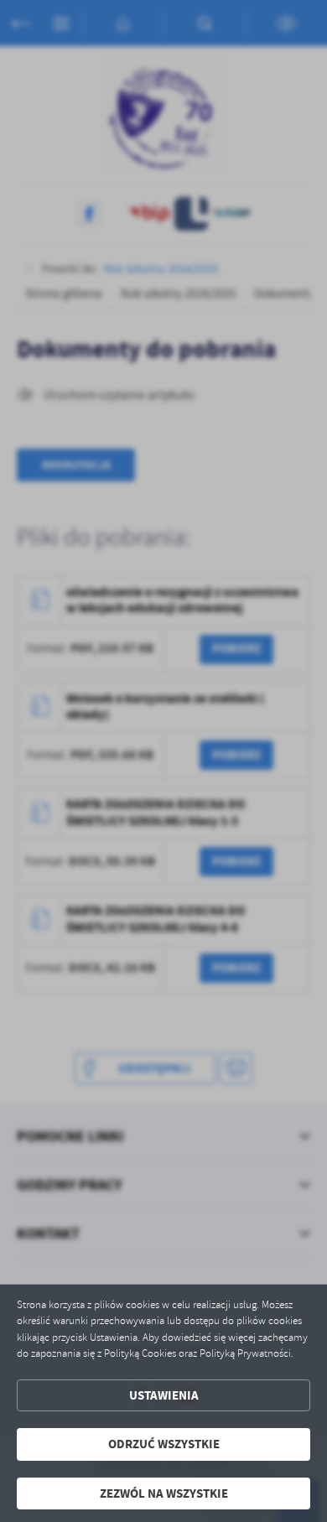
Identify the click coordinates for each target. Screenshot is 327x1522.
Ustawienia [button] (164, 1395)
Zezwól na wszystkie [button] (164, 1493)
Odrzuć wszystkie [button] (164, 1444)
